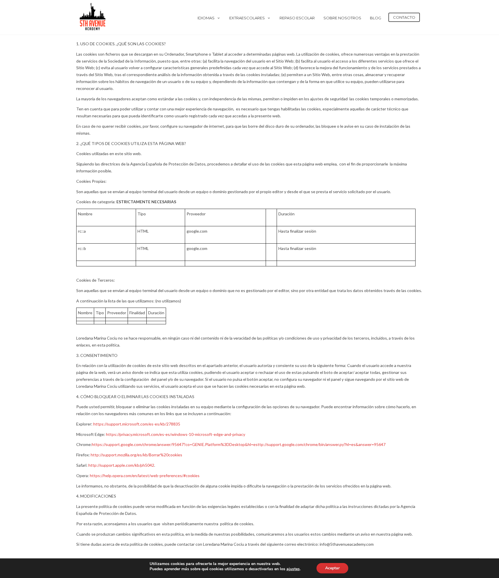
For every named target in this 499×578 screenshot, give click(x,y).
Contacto (404, 17)
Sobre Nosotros (342, 18)
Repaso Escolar (297, 18)
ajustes (293, 569)
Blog (375, 18)
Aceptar (332, 568)
